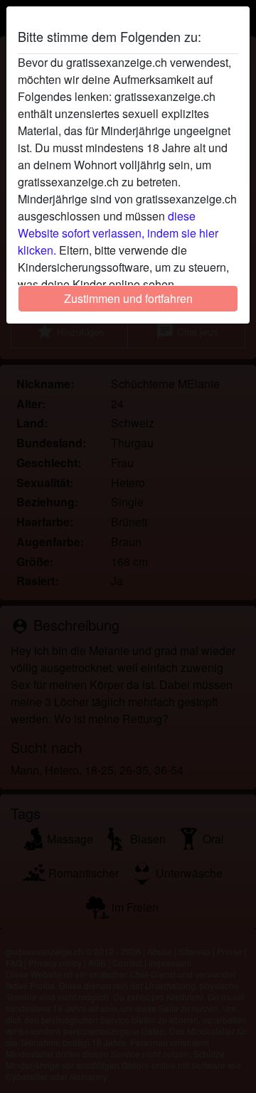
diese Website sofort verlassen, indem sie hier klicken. (118, 233)
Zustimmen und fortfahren (128, 298)
